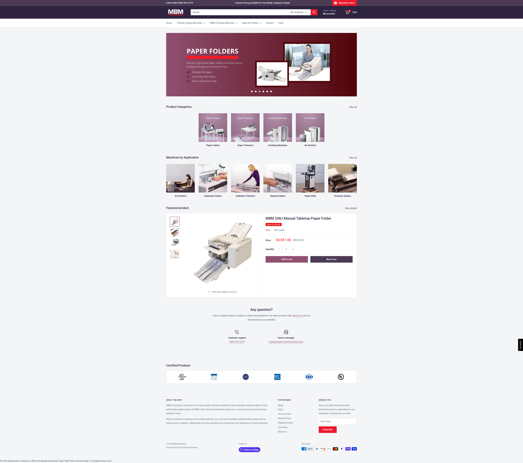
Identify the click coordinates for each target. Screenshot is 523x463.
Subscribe (328, 429)
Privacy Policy (284, 414)
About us (282, 431)
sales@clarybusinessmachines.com (286, 341)
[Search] (314, 12)
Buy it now (331, 259)
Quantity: (270, 249)
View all (353, 107)
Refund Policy (284, 418)
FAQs (280, 23)
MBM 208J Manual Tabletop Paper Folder (298, 218)
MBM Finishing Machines (222, 23)
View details (351, 208)
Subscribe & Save (346, 3)
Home (169, 23)
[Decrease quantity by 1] (279, 249)
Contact (270, 23)
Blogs (280, 405)
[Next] (356, 178)
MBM (268, 230)
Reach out (297, 315)
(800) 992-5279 (237, 341)
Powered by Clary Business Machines (181, 447)
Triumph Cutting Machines (189, 23)
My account (329, 13)
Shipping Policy (285, 422)
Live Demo (283, 427)
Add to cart (286, 259)
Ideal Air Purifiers (250, 23)
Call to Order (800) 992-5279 (179, 3)
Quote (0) (520, 345)
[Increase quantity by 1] (293, 249)
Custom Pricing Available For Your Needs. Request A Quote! (262, 3)
